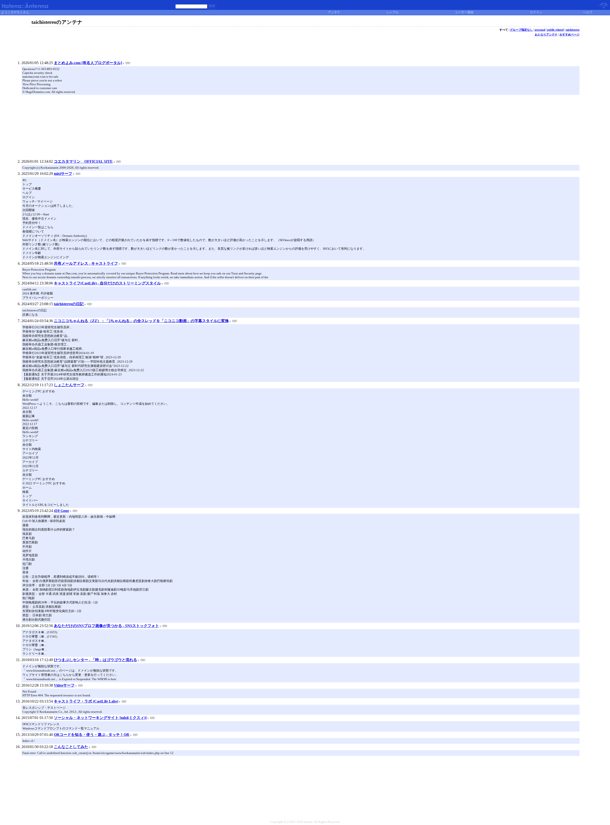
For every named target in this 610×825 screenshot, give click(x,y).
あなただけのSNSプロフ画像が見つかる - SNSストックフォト (106, 626)
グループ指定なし (521, 29)
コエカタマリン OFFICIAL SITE (83, 161)
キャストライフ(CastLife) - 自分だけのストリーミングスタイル (107, 283)
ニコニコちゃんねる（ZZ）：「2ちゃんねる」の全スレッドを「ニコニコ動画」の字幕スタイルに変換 (141, 321)
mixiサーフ (63, 174)
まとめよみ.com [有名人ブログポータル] (88, 63)
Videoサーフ (64, 685)
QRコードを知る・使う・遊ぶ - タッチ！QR (91, 735)
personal (540, 29)
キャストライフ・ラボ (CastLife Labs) (86, 701)
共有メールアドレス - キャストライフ (86, 263)
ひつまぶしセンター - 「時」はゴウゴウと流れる (95, 660)
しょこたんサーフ (69, 385)
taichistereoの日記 (69, 304)
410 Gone (61, 511)
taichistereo (573, 29)
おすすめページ (569, 34)
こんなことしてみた (71, 747)
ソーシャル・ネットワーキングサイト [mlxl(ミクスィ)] (100, 718)
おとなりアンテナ (546, 34)
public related (555, 29)
